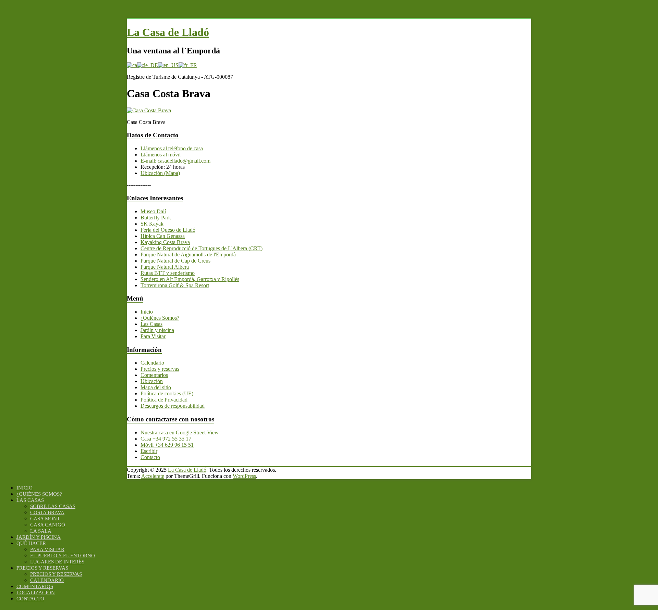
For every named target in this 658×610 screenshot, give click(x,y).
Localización (35, 592)
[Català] (132, 65)
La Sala (40, 531)
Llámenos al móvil (161, 154)
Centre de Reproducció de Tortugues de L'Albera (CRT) (202, 248)
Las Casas (151, 324)
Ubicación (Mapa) (160, 173)
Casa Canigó (47, 525)
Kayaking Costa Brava (165, 242)
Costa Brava (47, 512)
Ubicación (152, 381)
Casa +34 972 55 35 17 (166, 439)
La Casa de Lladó (168, 32)
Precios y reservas (160, 369)
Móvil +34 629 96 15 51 (167, 445)
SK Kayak (152, 224)
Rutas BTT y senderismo (168, 273)
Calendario (152, 363)
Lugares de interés (57, 561)
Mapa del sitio (156, 387)
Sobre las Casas (52, 506)
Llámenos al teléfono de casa (172, 148)
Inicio (147, 312)
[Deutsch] (147, 65)
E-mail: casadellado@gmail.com (175, 161)
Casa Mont (45, 518)
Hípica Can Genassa (163, 236)
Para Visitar (153, 336)
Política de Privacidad (164, 400)
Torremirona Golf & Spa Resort (175, 285)
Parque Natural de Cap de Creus (175, 261)
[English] (168, 65)
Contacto (150, 457)
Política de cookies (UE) (167, 393)
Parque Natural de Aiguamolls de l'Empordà (188, 254)
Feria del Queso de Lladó (168, 230)
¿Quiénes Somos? (160, 318)
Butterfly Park (156, 217)
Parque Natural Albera (165, 267)
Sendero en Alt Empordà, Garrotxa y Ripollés (190, 279)
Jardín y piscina (157, 330)
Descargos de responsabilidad (173, 406)
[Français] (188, 65)
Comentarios (154, 375)
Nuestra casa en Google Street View (180, 432)
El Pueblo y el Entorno (62, 555)
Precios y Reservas (56, 574)
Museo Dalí (153, 211)
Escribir (149, 451)
